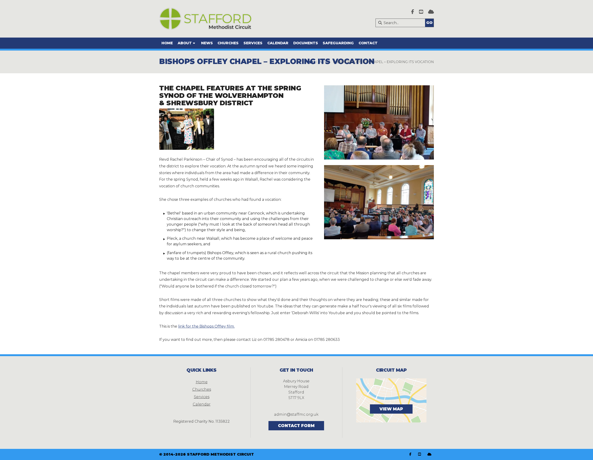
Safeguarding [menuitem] (338, 43)
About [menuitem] (185, 43)
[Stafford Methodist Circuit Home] (205, 19)
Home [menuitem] (167, 43)
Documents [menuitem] (305, 43)
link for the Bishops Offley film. (206, 326)
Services (201, 397)
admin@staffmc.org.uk (296, 414)
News (324, 62)
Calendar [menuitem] (277, 43)
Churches (201, 389)
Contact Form (296, 425)
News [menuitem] (207, 43)
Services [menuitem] (252, 43)
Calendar (202, 404)
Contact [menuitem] (368, 43)
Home (202, 382)
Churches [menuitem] (228, 43)
